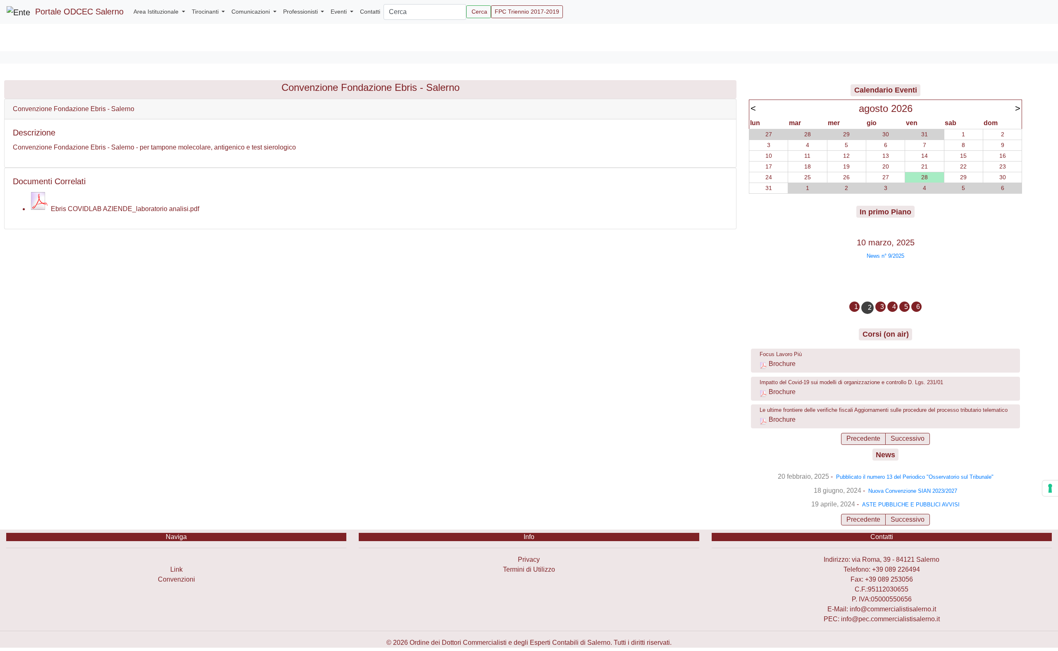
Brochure (782, 363)
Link (176, 569)
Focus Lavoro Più (781, 354)
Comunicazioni (251, 11)
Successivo (908, 438)
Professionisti (301, 11)
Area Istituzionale (156, 11)
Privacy (529, 559)
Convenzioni (176, 579)
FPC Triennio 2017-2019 (527, 11)
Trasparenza (176, 559)
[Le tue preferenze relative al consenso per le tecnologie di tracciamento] (1050, 488)
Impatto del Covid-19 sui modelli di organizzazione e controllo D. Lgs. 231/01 (851, 382)
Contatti (370, 11)
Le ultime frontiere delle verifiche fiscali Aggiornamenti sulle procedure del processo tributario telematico (884, 410)
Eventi (339, 11)
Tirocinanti (206, 11)
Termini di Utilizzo (529, 569)
